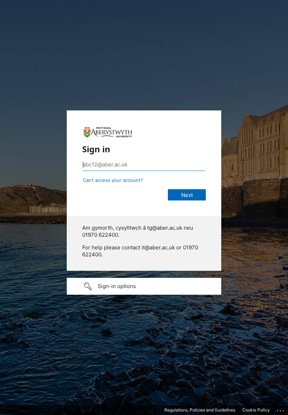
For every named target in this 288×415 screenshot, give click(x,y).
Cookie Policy (256, 410)
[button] (144, 286)
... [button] (281, 409)
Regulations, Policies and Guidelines (199, 410)
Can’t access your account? (113, 180)
